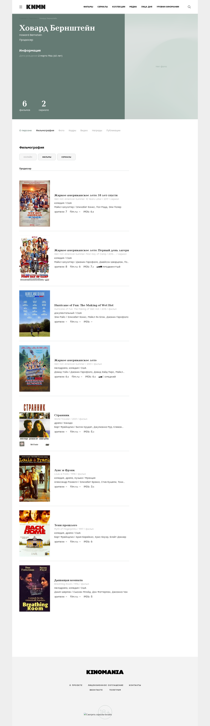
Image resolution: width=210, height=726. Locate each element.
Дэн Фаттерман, (102, 592)
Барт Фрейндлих (64, 427)
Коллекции (118, 7)
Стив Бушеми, (109, 482)
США (69, 203)
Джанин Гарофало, (87, 262)
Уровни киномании (168, 7)
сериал (114, 199)
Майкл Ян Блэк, (97, 317)
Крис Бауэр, (102, 537)
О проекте (75, 685)
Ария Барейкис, (85, 537)
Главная (23, 18)
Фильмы (88, 7)
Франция (90, 478)
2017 (106, 199)
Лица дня (146, 7)
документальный (64, 313)
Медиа (133, 7)
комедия (59, 203)
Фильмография (45, 130)
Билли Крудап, (85, 427)
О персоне (25, 130)
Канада (68, 423)
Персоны (33, 18)
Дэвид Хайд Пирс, (105, 372)
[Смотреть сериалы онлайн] (105, 716)
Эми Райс (59, 317)
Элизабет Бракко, (90, 482)
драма (58, 423)
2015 (104, 309)
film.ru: (75, 266)
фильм (112, 309)
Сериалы (102, 7)
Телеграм (115, 690)
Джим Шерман (62, 592)
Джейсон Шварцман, (111, 262)
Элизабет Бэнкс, (86, 207)
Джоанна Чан (120, 592)
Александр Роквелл (66, 482)
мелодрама (60, 368)
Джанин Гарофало (117, 317)
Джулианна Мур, (103, 427)
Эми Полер (115, 207)
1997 (81, 529)
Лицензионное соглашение (105, 685)
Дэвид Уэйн (61, 372)
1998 (73, 474)
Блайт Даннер (118, 537)
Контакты (135, 685)
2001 (89, 364)
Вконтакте (96, 690)
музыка (78, 478)
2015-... (112, 254)
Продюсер (26, 39)
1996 (76, 584)
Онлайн (28, 157)
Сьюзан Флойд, (82, 592)
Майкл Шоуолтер (64, 207)
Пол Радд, (102, 207)
